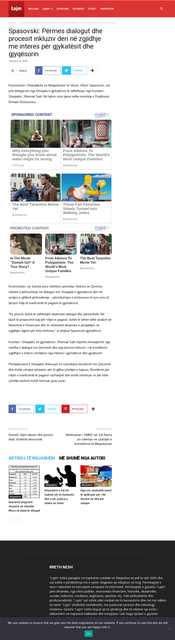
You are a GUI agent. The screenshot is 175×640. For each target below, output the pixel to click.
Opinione (63, 8)
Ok (88, 633)
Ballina (33, 8)
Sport (92, 8)
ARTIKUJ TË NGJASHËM (32, 458)
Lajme (46, 8)
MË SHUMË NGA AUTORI (82, 458)
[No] (170, 629)
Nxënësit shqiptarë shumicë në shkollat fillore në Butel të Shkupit (24, 506)
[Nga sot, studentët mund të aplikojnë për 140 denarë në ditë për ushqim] (96, 476)
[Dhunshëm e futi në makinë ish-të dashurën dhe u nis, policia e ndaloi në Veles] (60, 476)
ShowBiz (78, 8)
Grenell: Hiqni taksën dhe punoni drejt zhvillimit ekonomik (31, 437)
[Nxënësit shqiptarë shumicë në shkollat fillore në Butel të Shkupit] (24, 482)
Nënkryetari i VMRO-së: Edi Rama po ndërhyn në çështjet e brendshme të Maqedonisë (89, 439)
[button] (161, 9)
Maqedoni (15, 496)
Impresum (107, 8)
